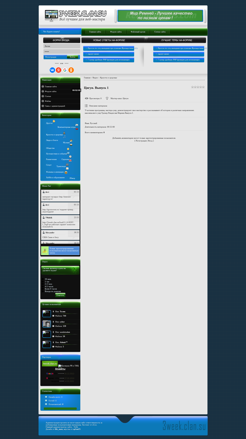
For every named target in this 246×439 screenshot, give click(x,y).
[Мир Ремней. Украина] (158, 20)
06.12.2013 (69, 374)
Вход (150, 141)
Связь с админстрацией (55, 106)
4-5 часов (49, 286)
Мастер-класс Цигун (119, 98)
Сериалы (65, 159)
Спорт (49, 165)
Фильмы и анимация (55, 172)
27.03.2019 (69, 378)
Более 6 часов (51, 289)
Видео (95, 78)
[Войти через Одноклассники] (71, 70)
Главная (87, 78)
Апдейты (60, 368)
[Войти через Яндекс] (58, 70)
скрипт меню (93, 54)
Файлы (48, 101)
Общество (50, 148)
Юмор (72, 178)
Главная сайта (51, 86)
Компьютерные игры (66, 127)
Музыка (66, 142)
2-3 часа (48, 284)
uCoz (94, 425)
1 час (47, 281)
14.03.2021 (69, 381)
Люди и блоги (52, 140)
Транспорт (61, 166)
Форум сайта (50, 91)
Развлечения (51, 159)
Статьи (48, 96)
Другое (49, 123)
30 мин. (48, 279)
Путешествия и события (56, 154)
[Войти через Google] (65, 70)
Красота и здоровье (54, 134)
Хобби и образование (55, 177)
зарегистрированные (65, 248)
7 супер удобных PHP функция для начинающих (109, 60)
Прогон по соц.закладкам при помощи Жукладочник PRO (113, 48)
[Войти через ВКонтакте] (52, 70)
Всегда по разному (53, 291)
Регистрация (50, 57)
